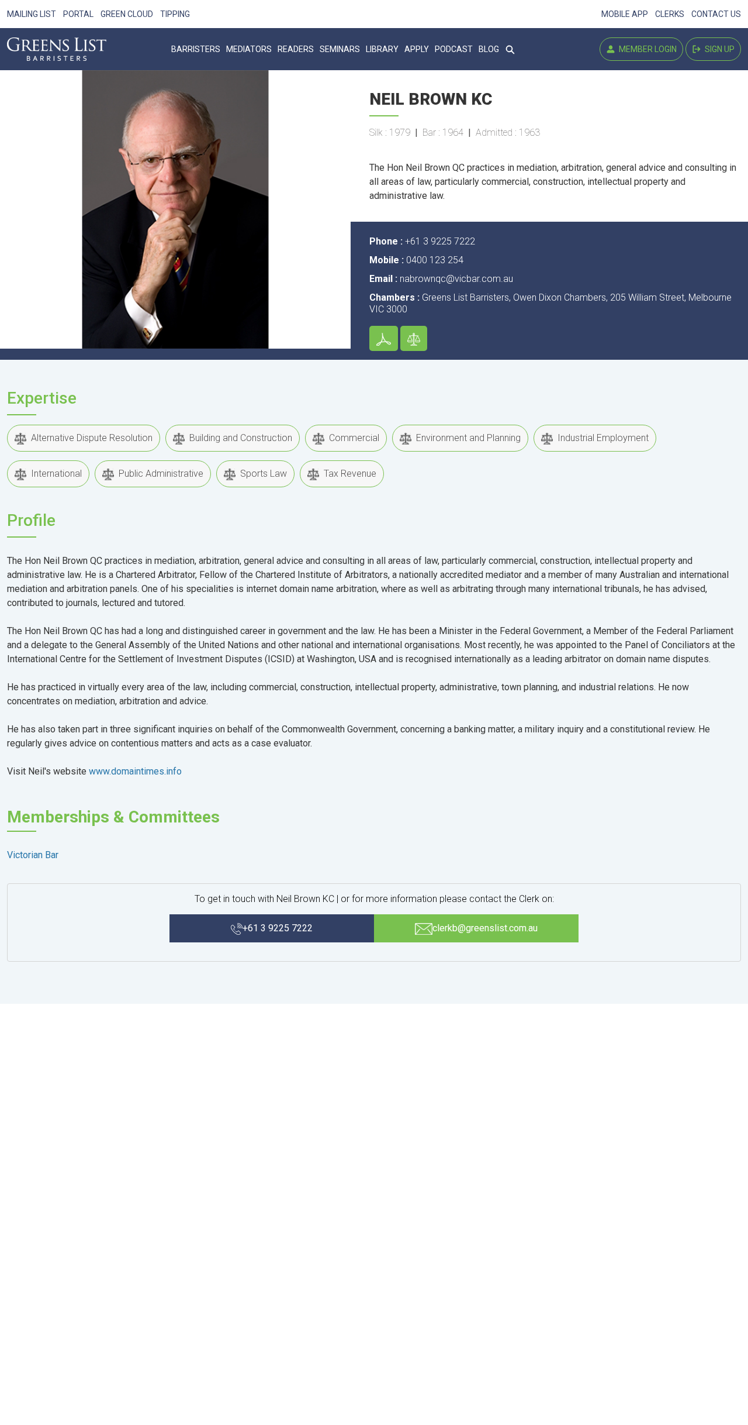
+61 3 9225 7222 (440, 241)
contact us (716, 14)
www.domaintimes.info (135, 771)
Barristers (195, 49)
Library (382, 49)
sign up (716, 51)
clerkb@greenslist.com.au (485, 928)
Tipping (175, 14)
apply (416, 49)
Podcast (454, 49)
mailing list (31, 14)
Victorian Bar (32, 854)
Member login (644, 51)
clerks (669, 14)
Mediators (249, 49)
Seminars (340, 49)
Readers (296, 49)
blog (489, 49)
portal (78, 14)
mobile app (624, 14)
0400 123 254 (434, 260)
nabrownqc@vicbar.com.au (456, 278)
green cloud (127, 14)
